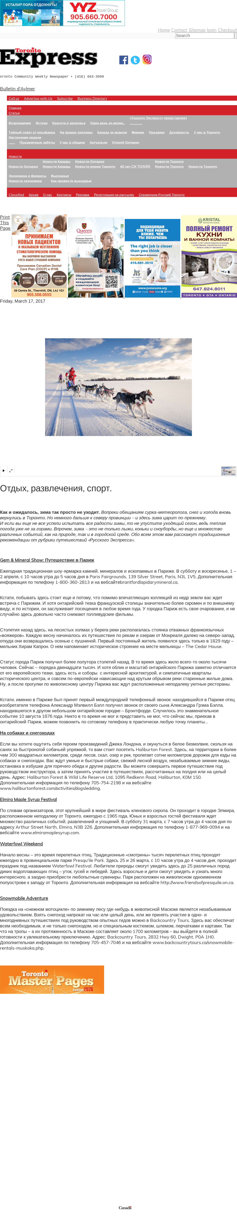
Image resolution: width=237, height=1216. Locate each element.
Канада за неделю (112, 132)
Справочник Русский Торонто (162, 194)
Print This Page (5, 222)
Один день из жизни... (107, 123)
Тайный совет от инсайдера (32, 132)
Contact (179, 30)
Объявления (13, 1138)
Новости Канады (56, 161)
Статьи (14, 113)
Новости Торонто (169, 161)
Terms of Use (5, 1214)
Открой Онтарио (125, 142)
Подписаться (13, 1121)
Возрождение (20, 123)
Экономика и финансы (27, 176)
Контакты (64, 194)
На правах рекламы (76, 132)
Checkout (227, 30)
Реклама (82, 194)
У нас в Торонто (207, 132)
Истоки (42, 123)
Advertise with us (18, 1182)
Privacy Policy (20, 1214)
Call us (14, 98)
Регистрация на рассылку (114, 194)
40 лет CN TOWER (135, 166)
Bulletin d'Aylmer (17, 88)
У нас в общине (72, 142)
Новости (15, 156)
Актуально (98, 142)
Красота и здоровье (69, 123)
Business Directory (92, 98)
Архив (33, 194)
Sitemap (197, 30)
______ (136, 123)
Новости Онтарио (23, 166)
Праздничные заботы (37, 142)
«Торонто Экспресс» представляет (158, 118)
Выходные (60, 176)
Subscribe (65, 98)
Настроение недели (25, 137)
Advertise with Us (38, 98)
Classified (16, 194)
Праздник (157, 132)
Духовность (179, 132)
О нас (47, 194)
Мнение (138, 132)
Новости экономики (25, 181)
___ (12, 142)
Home (164, 30)
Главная (15, 108)
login (212, 30)
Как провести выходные (71, 181)
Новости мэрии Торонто (95, 166)
